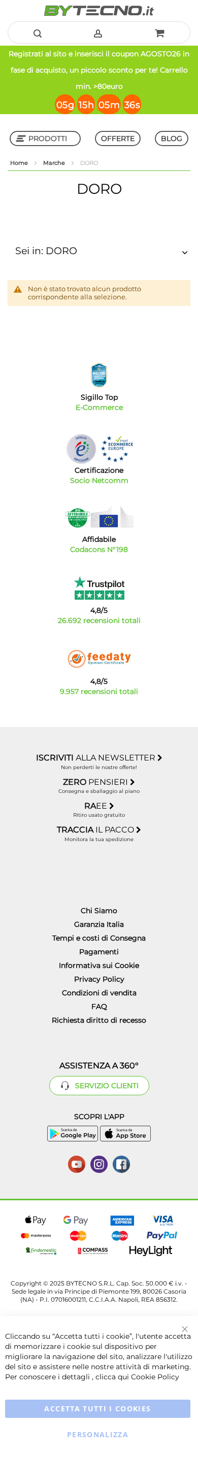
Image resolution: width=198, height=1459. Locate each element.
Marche (55, 162)
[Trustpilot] (99, 588)
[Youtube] (77, 1163)
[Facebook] (121, 1163)
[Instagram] (99, 1163)
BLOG (171, 138)
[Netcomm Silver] (81, 449)
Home (19, 162)
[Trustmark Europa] (117, 449)
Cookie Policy (155, 1376)
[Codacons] (99, 517)
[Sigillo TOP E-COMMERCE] (99, 375)
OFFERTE (118, 138)
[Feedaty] (99, 659)
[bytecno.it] (99, 11)
